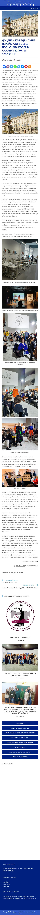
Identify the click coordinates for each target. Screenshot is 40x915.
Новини (18, 60)
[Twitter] (18, 66)
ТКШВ (4, 557)
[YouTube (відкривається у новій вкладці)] (23, 5)
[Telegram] (11, 66)
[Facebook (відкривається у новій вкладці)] (10, 5)
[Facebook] (4, 66)
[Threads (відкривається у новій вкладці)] (14, 5)
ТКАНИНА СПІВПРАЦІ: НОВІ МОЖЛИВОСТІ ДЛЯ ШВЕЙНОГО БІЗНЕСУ (20, 674)
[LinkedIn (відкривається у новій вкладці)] (20, 5)
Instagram (6, 884)
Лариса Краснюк (19, 566)
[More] (29, 66)
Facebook (6, 882)
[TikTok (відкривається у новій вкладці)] (30, 5)
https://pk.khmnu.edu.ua (28, 898)
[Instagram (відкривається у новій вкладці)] (17, 5)
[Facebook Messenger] (22, 66)
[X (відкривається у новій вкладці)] (7, 5)
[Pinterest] (26, 66)
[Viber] (7, 66)
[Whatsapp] (15, 66)
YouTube (6, 887)
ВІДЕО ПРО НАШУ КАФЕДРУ (20, 637)
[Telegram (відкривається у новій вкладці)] (33, 5)
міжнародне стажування (15, 572)
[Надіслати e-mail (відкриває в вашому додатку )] (27, 5)
